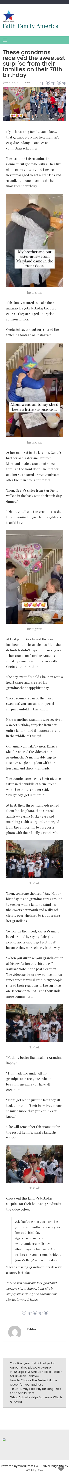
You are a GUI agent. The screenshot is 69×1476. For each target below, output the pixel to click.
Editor (31, 1329)
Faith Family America (31, 25)
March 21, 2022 (13, 82)
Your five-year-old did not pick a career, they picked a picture (32, 1365)
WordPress (25, 1466)
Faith (27, 82)
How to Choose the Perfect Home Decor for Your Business (33, 1382)
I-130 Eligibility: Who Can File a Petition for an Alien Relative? (36, 1374)
